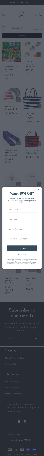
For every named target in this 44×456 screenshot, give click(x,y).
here (18, 264)
